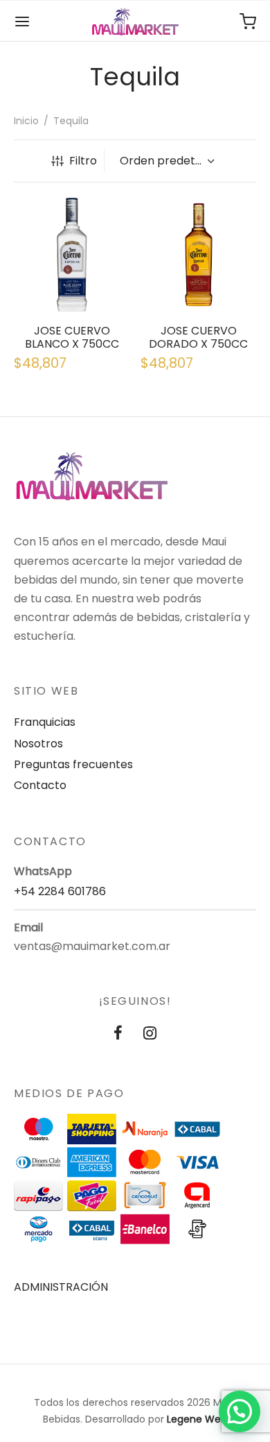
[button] (239, 1411)
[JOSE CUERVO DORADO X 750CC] (199, 254)
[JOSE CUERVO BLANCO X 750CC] (72, 254)
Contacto (40, 785)
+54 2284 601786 (60, 891)
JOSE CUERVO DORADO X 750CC (198, 336)
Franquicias (44, 722)
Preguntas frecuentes (73, 764)
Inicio (26, 121)
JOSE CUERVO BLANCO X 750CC (72, 336)
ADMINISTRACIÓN (61, 1287)
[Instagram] (149, 1035)
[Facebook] (118, 1035)
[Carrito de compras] (248, 21)
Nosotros (38, 744)
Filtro (83, 161)
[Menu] (22, 21)
